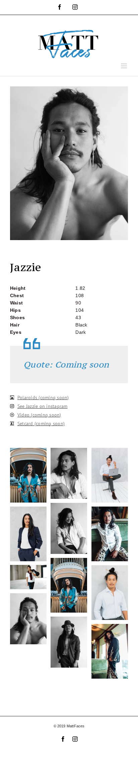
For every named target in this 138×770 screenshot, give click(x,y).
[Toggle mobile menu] (124, 65)
